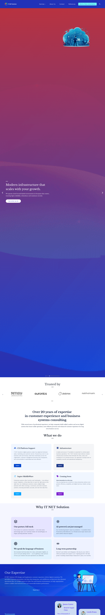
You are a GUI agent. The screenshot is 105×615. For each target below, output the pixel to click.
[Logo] (11, 4)
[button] (99, 4)
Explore (17, 465)
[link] (76, 25)
